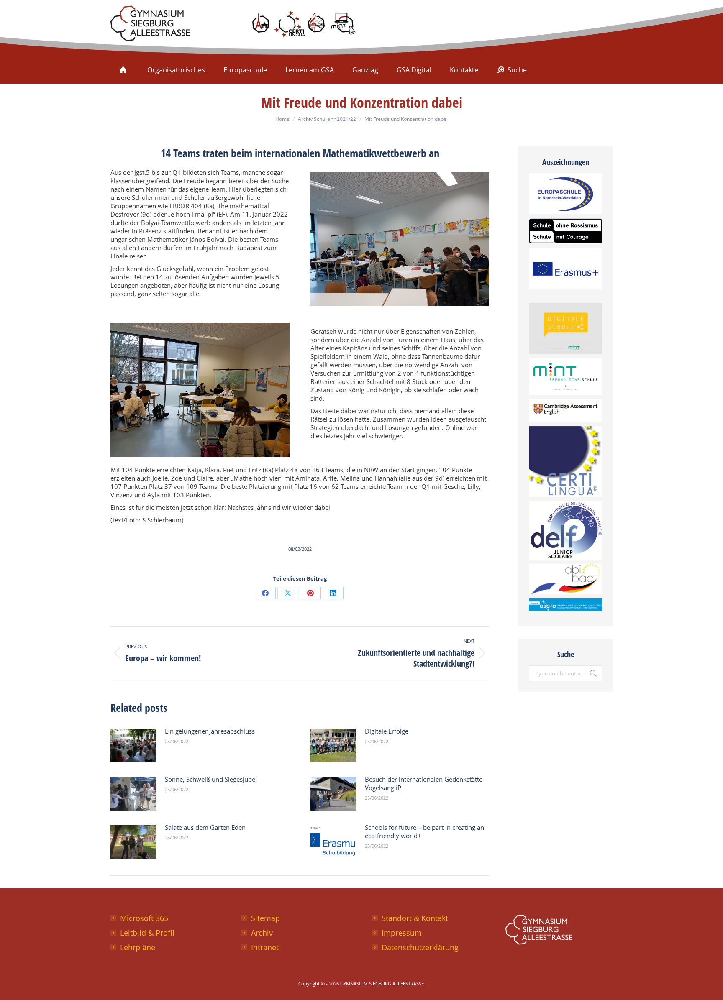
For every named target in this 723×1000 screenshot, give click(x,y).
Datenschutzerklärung (420, 947)
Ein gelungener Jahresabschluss (210, 731)
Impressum (402, 932)
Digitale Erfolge (386, 731)
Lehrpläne (137, 947)
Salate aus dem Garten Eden (205, 827)
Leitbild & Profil (147, 932)
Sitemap (265, 918)
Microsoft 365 (144, 918)
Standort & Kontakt (415, 918)
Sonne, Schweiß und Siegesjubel (211, 779)
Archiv (262, 932)
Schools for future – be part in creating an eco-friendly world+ (424, 831)
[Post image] (133, 745)
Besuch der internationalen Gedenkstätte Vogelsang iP (423, 783)
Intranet (265, 947)
